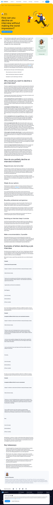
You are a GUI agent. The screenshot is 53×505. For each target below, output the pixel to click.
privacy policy (12, 498)
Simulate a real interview (7, 31)
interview (17, 187)
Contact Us (48, 493)
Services (12, 1)
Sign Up (47, 1)
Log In (43, 1)
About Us (20, 493)
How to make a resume (30, 493)
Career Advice (36, 1)
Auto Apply (30, 1)
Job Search (25, 1)
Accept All (7, 501)
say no (29, 65)
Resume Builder (18, 1)
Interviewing (7, 5)
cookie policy (18, 498)
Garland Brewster (5, 14)
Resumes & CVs (39, 493)
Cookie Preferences (15, 501)
